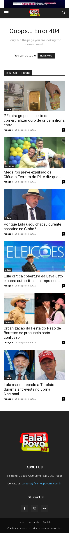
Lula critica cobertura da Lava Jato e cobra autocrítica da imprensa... (33, 278)
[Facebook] (24, 508)
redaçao (8, 129)
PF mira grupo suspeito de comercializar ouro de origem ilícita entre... (34, 120)
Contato (47, 522)
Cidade (8, 109)
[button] (6, 13)
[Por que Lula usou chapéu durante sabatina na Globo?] (34, 204)
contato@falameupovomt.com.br (41, 483)
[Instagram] (34, 508)
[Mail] (44, 508)
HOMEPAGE (46, 55)
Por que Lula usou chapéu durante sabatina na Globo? (32, 226)
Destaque (9, 166)
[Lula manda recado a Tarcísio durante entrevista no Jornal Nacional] (34, 365)
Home (21, 522)
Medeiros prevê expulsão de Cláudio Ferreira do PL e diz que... (32, 174)
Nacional (9, 322)
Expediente (33, 522)
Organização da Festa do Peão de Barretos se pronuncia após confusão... (32, 333)
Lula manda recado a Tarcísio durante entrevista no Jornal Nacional (29, 389)
